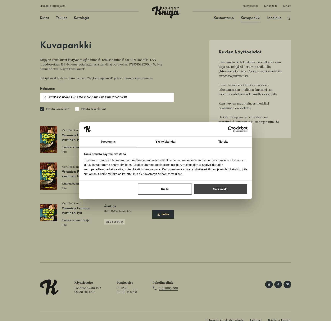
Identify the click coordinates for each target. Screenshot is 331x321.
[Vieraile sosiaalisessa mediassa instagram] (269, 284)
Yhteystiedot (250, 5)
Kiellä (165, 189)
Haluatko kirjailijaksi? (53, 5)
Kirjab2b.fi (270, 5)
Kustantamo (224, 18)
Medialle (274, 18)
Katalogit (81, 18)
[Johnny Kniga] (165, 12)
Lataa (163, 215)
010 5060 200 (168, 288)
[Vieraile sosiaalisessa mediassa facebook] (278, 284)
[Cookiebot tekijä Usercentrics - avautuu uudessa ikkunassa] (230, 129)
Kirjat (44, 18)
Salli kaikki (220, 189)
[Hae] (288, 18)
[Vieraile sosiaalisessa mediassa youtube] (287, 284)
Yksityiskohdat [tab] (165, 141)
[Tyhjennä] (45, 97)
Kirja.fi (287, 5)
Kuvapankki (250, 18)
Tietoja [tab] (223, 141)
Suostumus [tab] (108, 141)
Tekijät (61, 18)
